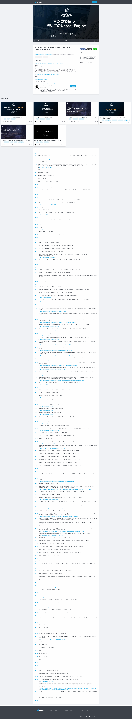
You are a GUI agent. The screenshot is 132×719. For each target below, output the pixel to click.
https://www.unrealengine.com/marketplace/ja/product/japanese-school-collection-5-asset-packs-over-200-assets (62, 380)
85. (37, 465)
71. (37, 417)
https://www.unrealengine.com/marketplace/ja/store (50, 326)
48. (37, 313)
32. (37, 254)
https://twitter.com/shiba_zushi (41, 79)
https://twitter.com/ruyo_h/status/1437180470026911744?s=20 (78, 489)
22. (37, 224)
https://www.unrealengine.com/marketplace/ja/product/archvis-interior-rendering (56, 344)
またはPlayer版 (89, 50)
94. (37, 497)
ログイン (89, 2)
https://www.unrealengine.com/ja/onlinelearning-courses (51, 695)
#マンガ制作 (63, 54)
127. (37, 615)
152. (37, 700)
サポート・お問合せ (85, 710)
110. (37, 558)
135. (37, 642)
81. (37, 453)
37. (37, 272)
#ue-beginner (48, 54)
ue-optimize (121, 120)
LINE (95, 49)
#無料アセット (38, 57)
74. (37, 428)
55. (37, 347)
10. (37, 184)
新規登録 (94, 2)
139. (37, 653)
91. (37, 486)
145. (37, 671)
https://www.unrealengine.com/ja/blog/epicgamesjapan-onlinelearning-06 (81, 688)
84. (37, 462)
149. (37, 683)
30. (37, 248)
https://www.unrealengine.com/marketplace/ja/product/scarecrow (53, 311)
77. (37, 438)
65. (37, 393)
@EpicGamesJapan (43, 87)
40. (37, 284)
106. (37, 546)
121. (37, 595)
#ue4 (37, 54)
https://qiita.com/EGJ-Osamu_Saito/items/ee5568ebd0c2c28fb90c (53, 579)
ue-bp (126, 120)
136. (37, 645)
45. (37, 299)
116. (37, 576)
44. (37, 295)
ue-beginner (13, 118)
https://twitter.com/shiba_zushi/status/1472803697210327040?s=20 (53, 191)
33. (37, 260)
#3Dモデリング (70, 54)
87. (37, 471)
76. (37, 435)
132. (37, 630)
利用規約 (67, 710)
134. (37, 636)
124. (37, 605)
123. (37, 602)
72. (37, 421)
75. (37, 432)
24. (37, 231)
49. (37, 319)
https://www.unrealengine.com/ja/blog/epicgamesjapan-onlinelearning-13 (54, 689)
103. (37, 538)
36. (37, 270)
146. (37, 673)
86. (37, 468)
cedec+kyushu (108, 120)
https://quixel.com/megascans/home (47, 301)
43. (37, 292)
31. (37, 251)
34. (37, 264)
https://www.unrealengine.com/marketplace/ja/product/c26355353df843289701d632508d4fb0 (58, 322)
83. (37, 459)
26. (37, 237)
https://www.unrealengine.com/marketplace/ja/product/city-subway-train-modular (56, 350)
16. (37, 203)
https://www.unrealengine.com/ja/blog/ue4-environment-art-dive (53, 688)
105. (37, 543)
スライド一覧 (72, 86)
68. (37, 404)
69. (37, 408)
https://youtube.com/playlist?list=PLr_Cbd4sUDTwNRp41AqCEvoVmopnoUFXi (50, 63)
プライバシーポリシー (75, 710)
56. (37, 352)
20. (37, 217)
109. (37, 555)
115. (37, 573)
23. (37, 227)
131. (37, 628)
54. (37, 341)
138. (37, 650)
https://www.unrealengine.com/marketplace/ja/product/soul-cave (52, 360)
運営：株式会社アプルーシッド (56, 710)
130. (37, 625)
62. (37, 383)
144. (37, 668)
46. (37, 304)
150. (37, 691)
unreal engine (75, 118)
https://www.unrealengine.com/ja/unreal (48, 257)
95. (37, 502)
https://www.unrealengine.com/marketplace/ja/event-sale (51, 535)
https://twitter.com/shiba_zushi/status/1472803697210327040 (47, 74)
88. (37, 474)
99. (37, 518)
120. (37, 592)
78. (37, 441)
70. (37, 412)
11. (37, 187)
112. (37, 564)
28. (37, 243)
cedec (15, 142)
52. (37, 333)
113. (37, 568)
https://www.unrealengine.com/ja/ (46, 397)
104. (37, 540)
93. (37, 494)
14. (37, 197)
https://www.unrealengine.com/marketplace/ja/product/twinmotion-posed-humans (56, 587)
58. (37, 362)
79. (37, 445)
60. (37, 372)
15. (37, 200)
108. (37, 552)
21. (37, 220)
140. (37, 656)
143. (37, 665)
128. (37, 618)
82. (37, 456)
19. (37, 213)
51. (37, 329)
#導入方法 (45, 57)
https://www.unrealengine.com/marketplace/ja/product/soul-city (52, 369)
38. (37, 275)
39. (37, 281)
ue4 (4, 118)
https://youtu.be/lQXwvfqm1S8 (46, 214)
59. (37, 367)
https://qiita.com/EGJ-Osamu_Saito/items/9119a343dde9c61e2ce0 (53, 597)
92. (37, 492)
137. (37, 647)
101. (37, 528)
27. (37, 240)
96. (37, 506)
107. (37, 549)
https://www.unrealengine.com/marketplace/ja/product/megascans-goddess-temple (56, 317)
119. (37, 589)
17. (37, 207)
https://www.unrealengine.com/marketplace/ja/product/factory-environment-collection (57, 355)
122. (37, 599)
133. (37, 633)
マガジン (93, 710)
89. (37, 478)
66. (37, 395)
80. (37, 451)
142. (37, 662)
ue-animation (114, 120)
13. (37, 194)
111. (37, 561)
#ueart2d (41, 54)
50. (37, 324)
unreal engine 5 (6, 142)
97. (37, 510)
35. (37, 267)
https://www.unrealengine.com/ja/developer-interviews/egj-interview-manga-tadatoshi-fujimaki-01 (59, 278)
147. (37, 676)
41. (37, 287)
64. (37, 390)
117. (37, 582)
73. (37, 425)
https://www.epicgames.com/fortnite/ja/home (49, 204)
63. (37, 387)
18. (37, 210)
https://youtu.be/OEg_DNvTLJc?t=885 (47, 607)
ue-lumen (48, 118)
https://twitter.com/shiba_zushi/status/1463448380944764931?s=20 (53, 423)
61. (37, 377)
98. (37, 513)
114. (37, 571)
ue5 (8, 118)
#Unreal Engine (56, 54)
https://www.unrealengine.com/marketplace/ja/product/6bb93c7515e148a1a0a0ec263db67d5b (58, 365)
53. (37, 337)
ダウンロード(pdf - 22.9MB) (86, 62)
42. (37, 289)
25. (37, 234)
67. (37, 400)
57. (37, 358)
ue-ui (41, 142)
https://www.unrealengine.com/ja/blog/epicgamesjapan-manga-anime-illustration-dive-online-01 (54, 83)
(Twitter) (89, 49)
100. (37, 522)
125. (37, 609)
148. (37, 679)
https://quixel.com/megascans (45, 297)
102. (37, 533)
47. (37, 308)
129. (37, 622)
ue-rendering (42, 118)
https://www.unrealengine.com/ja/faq (47, 261)
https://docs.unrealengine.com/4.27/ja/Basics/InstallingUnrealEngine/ (53, 443)
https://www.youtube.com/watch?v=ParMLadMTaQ (50, 306)
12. (37, 190)
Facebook (83, 49)
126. (37, 612)
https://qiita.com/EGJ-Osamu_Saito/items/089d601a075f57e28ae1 (53, 448)
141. (37, 659)
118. (37, 585)
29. (37, 245)
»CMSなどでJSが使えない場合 (88, 52)
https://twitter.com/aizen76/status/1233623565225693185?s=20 (52, 489)
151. (37, 697)
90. (37, 483)
